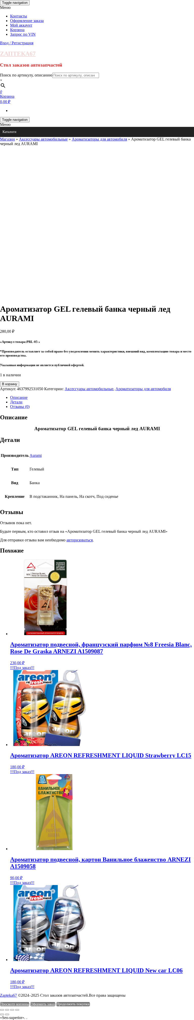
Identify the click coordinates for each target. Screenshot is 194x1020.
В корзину (9, 384)
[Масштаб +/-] (2, 1010)
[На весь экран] (7, 1010)
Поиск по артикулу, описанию (26, 75)
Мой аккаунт (21, 25)
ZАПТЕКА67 (18, 53)
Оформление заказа (27, 20)
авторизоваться (79, 540)
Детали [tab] (16, 402)
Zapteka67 (8, 995)
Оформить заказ (43, 1004)
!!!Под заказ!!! (22, 667)
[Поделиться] (12, 1010)
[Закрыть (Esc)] (17, 1010)
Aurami (36, 455)
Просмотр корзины (14, 1004)
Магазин (7, 139)
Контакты (18, 16)
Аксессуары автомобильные (43, 139)
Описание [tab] (19, 397)
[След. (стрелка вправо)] (7, 1014)
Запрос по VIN (23, 34)
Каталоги (9, 132)
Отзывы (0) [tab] (20, 406)
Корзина (17, 30)
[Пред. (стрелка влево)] (2, 1014)
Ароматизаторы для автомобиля (99, 139)
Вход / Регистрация (16, 43)
